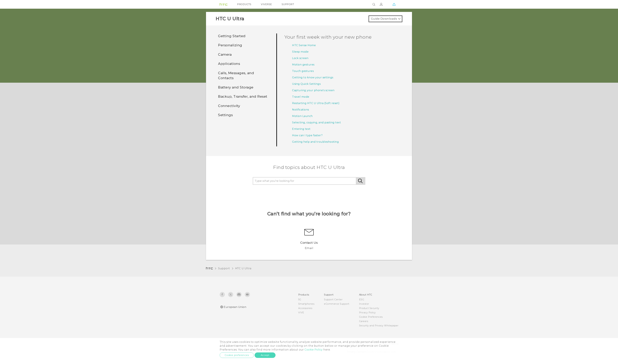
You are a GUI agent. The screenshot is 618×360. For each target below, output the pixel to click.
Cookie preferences (237, 355)
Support (224, 268)
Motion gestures (303, 64)
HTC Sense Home (304, 45)
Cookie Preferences (371, 316)
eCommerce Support (336, 303)
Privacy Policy (367, 312)
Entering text (301, 128)
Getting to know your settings (312, 77)
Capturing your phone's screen (313, 90)
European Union (235, 307)
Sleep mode (300, 51)
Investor (364, 303)
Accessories (305, 308)
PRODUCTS (244, 4)
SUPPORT (288, 4)
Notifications (300, 109)
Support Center (333, 299)
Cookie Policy (313, 349)
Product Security (369, 308)
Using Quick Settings (306, 83)
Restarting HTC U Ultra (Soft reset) (316, 103)
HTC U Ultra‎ (243, 268)
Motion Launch (302, 116)
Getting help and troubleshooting (315, 141)
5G (299, 299)
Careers (363, 321)
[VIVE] (394, 4)
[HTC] (223, 4)
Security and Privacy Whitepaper (378, 325)
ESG (361, 299)
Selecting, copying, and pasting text (316, 122)
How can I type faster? (307, 135)
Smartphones (306, 303)
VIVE (301, 312)
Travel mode (300, 96)
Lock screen (300, 58)
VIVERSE (266, 4)
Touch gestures (303, 71)
